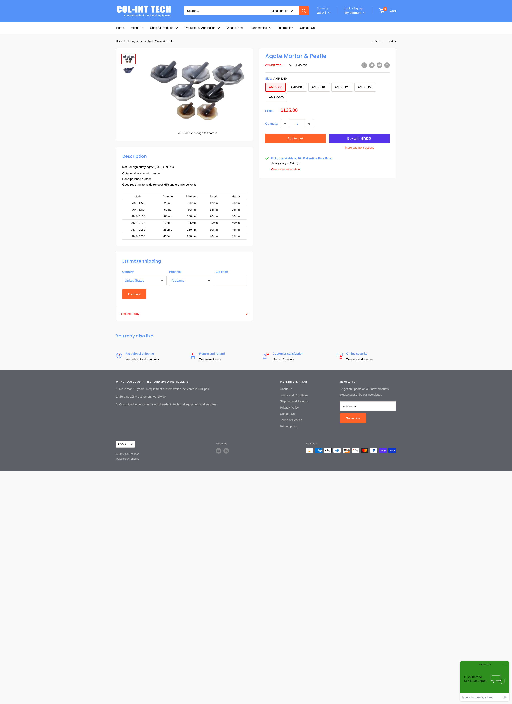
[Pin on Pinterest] (372, 65)
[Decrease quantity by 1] (285, 123)
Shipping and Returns (294, 401)
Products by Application (200, 27)
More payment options (359, 147)
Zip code (222, 271)
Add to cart (295, 138)
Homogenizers (135, 41)
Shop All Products (161, 27)
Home (120, 27)
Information (285, 27)
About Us (137, 27)
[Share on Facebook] (364, 65)
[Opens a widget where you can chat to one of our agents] (485, 681)
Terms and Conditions (294, 395)
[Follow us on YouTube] (218, 451)
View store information (285, 169)
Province (175, 271)
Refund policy (289, 426)
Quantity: (271, 123)
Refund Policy (130, 313)
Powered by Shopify (127, 458)
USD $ (122, 444)
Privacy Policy (289, 407)
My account (353, 12)
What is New (235, 27)
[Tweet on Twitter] (379, 65)
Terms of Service (291, 420)
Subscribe (353, 418)
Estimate (134, 294)
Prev (377, 41)
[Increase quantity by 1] (309, 123)
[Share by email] (387, 65)
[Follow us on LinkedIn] (226, 451)
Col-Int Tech (274, 65)
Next (390, 41)
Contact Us (307, 27)
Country (128, 271)
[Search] (304, 10)
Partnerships (258, 27)
